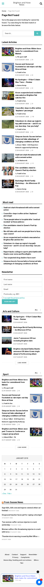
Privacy (15, 557)
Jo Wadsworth (22, 160)
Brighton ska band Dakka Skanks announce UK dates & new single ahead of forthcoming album (26, 351)
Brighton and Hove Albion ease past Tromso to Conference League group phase (15, 431)
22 (5, 484)
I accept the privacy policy (14, 298)
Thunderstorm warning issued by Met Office (19, 536)
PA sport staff (22, 57)
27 (33, 484)
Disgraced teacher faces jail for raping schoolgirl (22, 515)
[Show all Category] (40, 310)
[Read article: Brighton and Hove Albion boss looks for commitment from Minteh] (8, 51)
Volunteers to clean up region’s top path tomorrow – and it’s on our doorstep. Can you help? (28, 123)
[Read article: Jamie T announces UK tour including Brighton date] (7, 340)
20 (33, 479)
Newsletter (33, 554)
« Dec (4, 494)
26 (28, 484)
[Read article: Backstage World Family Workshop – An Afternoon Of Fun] (8, 184)
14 (39, 474)
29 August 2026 (22, 60)
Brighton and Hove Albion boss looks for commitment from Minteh (28, 51)
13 (33, 474)
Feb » (9, 494)
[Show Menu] (3, 3)
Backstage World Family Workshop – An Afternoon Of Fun (27, 183)
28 (39, 484)
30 (10, 490)
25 (22, 484)
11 (33, 163)
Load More (22, 363)
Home (4, 11)
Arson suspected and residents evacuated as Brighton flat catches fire (28, 95)
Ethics (36, 560)
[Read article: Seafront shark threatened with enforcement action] (8, 158)
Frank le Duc (21, 72)
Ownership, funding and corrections (17, 560)
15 (5, 479)
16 (10, 479)
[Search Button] (41, 3)
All (36, 310)
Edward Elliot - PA (10, 437)
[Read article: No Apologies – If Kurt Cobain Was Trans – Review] (8, 82)
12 (28, 474)
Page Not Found (13, 11)
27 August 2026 (21, 344)
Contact (15, 554)
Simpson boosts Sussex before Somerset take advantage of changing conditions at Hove (28, 139)
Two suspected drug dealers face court (20, 258)
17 (16, 479)
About (7, 554)
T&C (21, 563)
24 (16, 484)
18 (22, 479)
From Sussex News (13, 502)
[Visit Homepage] (22, 3)
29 (5, 490)
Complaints (25, 557)
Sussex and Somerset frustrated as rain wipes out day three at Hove (28, 66)
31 (16, 490)
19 (28, 479)
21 (39, 479)
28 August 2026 (22, 150)
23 (10, 484)
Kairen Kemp (21, 85)
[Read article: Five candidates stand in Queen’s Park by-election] (8, 171)
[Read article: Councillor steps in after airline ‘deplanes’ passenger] (8, 111)
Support (23, 554)
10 (33, 116)
